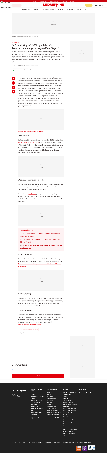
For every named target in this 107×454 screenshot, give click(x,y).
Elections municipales (53, 414)
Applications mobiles (69, 420)
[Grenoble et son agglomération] (5, 4)
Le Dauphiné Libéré (36, 412)
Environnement (51, 406)
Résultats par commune (54, 412)
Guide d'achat (67, 400)
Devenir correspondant (69, 422)
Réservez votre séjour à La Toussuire (29, 324)
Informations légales (37, 442)
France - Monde (51, 398)
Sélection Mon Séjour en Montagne (30, 36)
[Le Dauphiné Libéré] (53, 5)
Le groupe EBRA (35, 418)
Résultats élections (52, 410)
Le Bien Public (35, 406)
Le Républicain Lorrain (37, 400)
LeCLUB (72, 1)
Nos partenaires (67, 412)
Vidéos (47, 9)
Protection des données (68, 442)
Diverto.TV (66, 396)
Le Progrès (34, 404)
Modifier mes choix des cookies (84, 442)
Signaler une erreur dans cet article (29, 333)
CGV (29, 442)
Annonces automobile (69, 410)
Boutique (64, 1)
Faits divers (50, 400)
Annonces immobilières (70, 408)
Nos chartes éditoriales (53, 418)
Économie (49, 404)
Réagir (38, 376)
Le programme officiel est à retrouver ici (31, 131)
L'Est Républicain (35, 402)
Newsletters (43, 1)
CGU (24, 442)
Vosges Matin (34, 414)
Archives (65, 416)
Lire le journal (17, 5)
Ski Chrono (66, 414)
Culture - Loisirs (51, 408)
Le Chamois (32, 194)
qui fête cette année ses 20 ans (28, 142)
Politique (49, 402)
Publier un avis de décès (70, 404)
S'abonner (89, 5)
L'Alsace (33, 394)
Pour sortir (66, 406)
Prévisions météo (68, 402)
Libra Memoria (54, 1)
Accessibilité (48, 442)
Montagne (18, 36)
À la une (49, 392)
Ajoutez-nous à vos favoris (21, 69)
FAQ (20, 442)
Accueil (13, 36)
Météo (35, 1)
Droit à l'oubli (57, 442)
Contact (14, 442)
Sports (49, 394)
